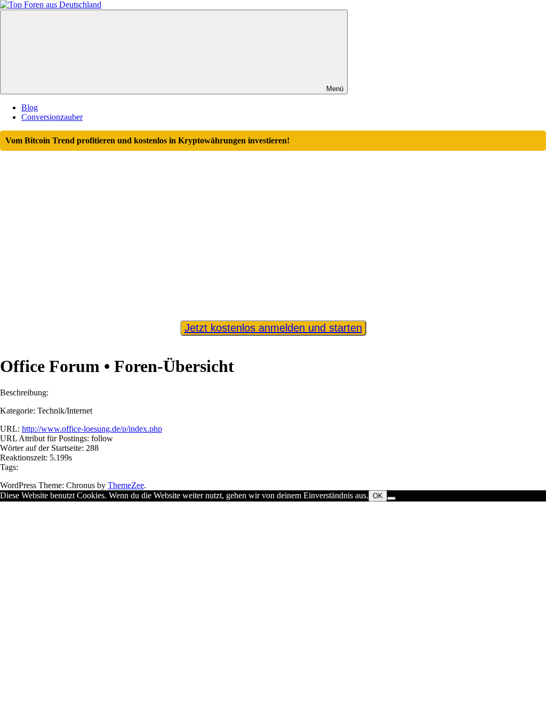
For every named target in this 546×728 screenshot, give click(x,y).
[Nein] (391, 498)
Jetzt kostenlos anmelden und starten (273, 328)
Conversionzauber (52, 117)
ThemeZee (126, 485)
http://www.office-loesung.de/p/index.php (92, 428)
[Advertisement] (273, 230)
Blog (29, 107)
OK (378, 496)
